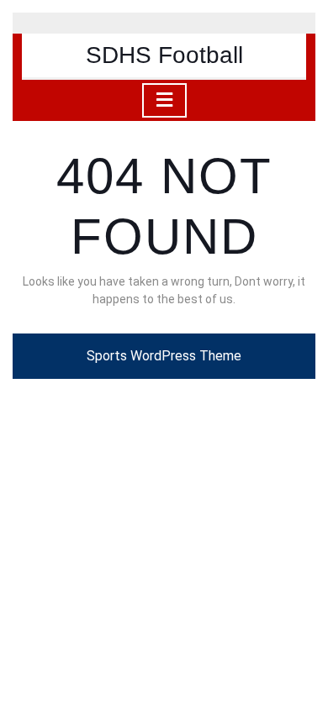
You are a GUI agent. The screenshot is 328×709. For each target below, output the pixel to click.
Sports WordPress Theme (164, 356)
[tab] (164, 100)
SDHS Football (164, 55)
